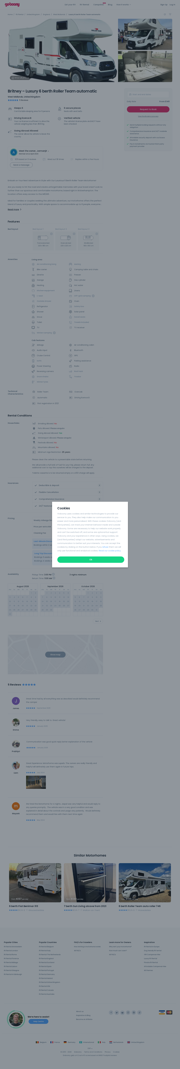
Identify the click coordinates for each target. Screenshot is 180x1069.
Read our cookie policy (110, 550)
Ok (90, 559)
